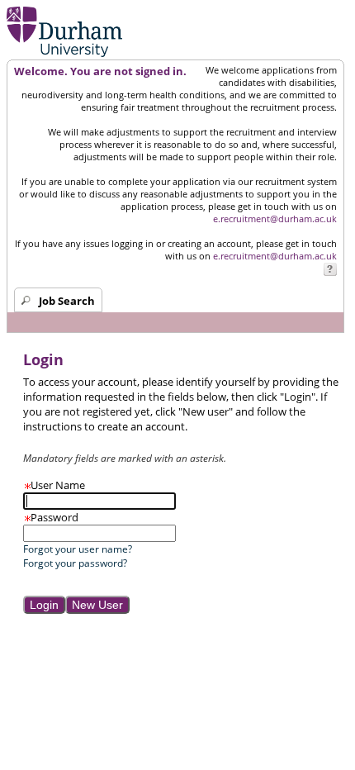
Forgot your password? (75, 563)
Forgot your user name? (77, 549)
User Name (54, 485)
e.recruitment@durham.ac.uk (275, 218)
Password (50, 517)
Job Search (67, 300)
